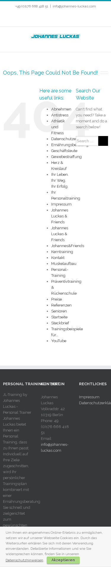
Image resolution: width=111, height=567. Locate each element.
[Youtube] (52, 18)
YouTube (58, 341)
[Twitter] (43, 18)
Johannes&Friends (67, 246)
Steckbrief (60, 323)
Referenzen (61, 305)
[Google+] (71, 18)
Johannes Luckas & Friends (59, 216)
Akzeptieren (63, 560)
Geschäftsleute (64, 151)
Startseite (59, 317)
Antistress (59, 115)
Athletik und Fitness (58, 127)
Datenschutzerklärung (71, 139)
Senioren (59, 311)
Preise (56, 299)
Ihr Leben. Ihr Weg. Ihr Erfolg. (60, 180)
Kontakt (58, 257)
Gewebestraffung (66, 156)
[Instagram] (62, 18)
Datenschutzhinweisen (24, 560)
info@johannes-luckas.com (74, 6)
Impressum (61, 204)
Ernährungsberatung (70, 145)
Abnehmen (61, 109)
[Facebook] (34, 18)
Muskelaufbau (63, 263)
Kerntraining (62, 251)
